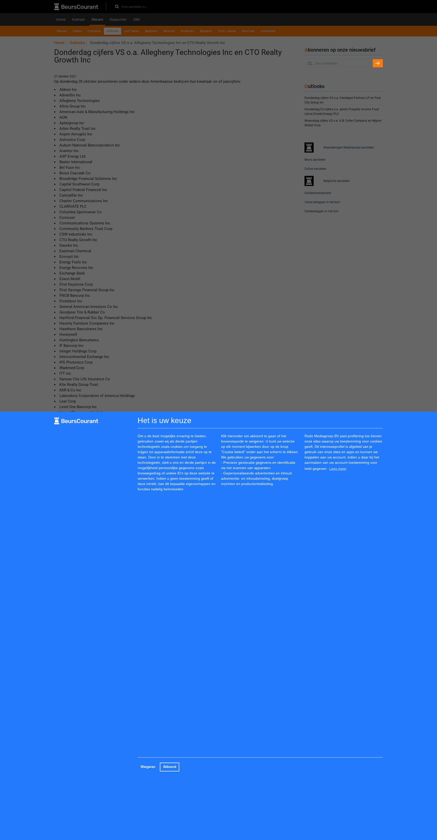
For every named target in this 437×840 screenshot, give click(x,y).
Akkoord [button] (169, 767)
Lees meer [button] (337, 469)
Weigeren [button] (148, 767)
